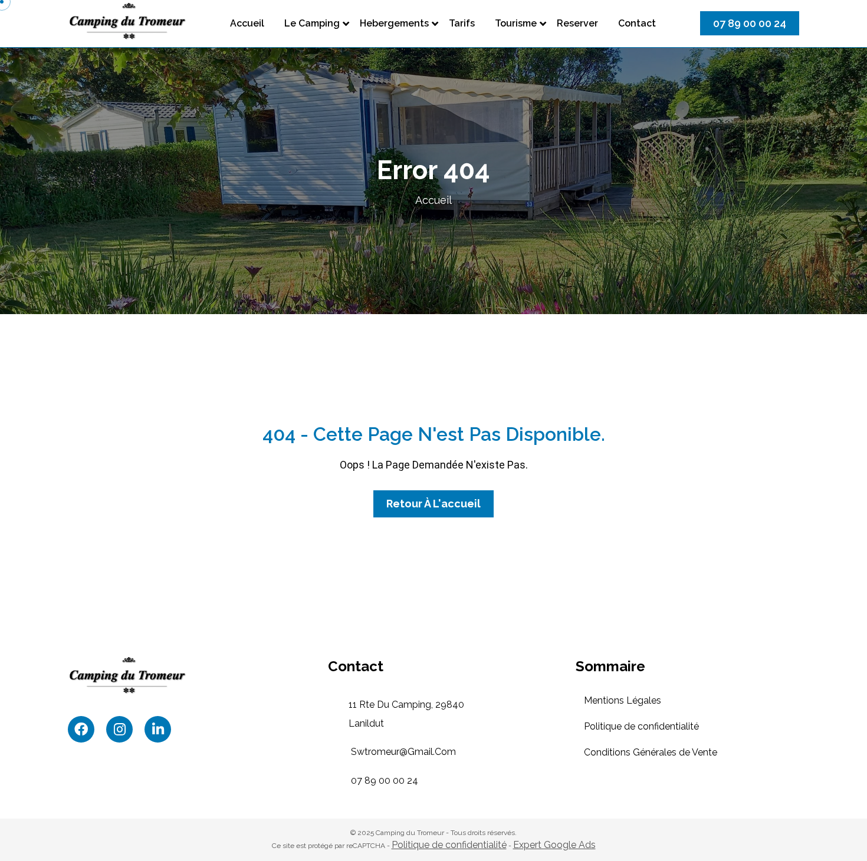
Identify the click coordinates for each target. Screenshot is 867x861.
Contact (637, 23)
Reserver (577, 23)
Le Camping (312, 23)
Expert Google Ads (554, 844)
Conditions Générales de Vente (650, 752)
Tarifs (462, 23)
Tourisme (516, 23)
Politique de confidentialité (641, 726)
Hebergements (394, 23)
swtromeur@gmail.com (403, 751)
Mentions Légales (622, 700)
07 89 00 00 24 (384, 780)
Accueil (247, 23)
